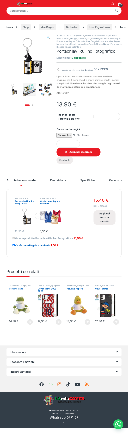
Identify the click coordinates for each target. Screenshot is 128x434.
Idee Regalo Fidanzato (97, 41)
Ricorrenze (61, 47)
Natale (106, 44)
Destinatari (71, 27)
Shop (25, 27)
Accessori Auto (63, 35)
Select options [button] (29, 322)
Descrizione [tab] (58, 180)
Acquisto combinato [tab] (21, 180)
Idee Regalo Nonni (74, 44)
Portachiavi (115, 44)
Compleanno (78, 35)
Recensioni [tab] (116, 180)
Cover (47, 286)
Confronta (103, 68)
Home (9, 27)
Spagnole (55, 286)
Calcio (41, 286)
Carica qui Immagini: (68, 129)
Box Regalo (45, 198)
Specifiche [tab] (87, 180)
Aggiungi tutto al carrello (104, 217)
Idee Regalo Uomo (100, 27)
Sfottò (111, 286)
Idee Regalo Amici (100, 38)
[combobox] (59, 11)
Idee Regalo (47, 27)
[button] (48, 38)
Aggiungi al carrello (80, 151)
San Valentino (74, 47)
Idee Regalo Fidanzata (74, 41)
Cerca (117, 11)
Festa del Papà (103, 35)
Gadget (74, 38)
